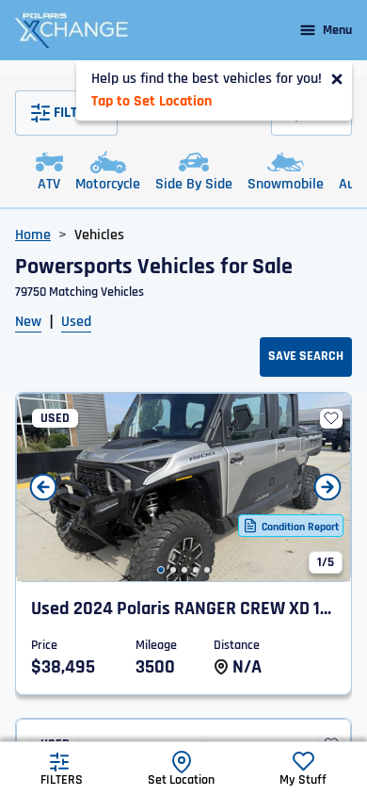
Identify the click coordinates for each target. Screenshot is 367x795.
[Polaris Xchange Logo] (71, 30)
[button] (161, 570)
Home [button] (33, 235)
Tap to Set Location (151, 101)
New (28, 322)
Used (76, 322)
